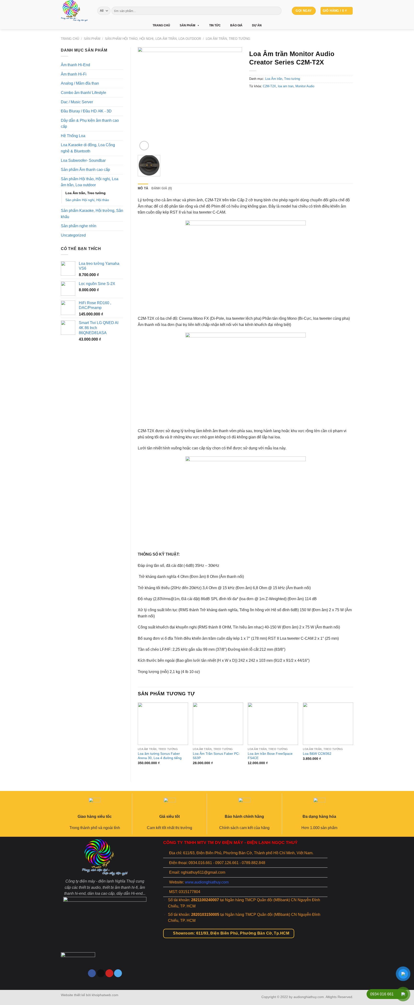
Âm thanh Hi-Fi (73, 74)
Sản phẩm (187, 25)
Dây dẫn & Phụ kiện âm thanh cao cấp (90, 123)
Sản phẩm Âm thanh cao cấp (85, 170)
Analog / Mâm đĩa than (80, 83)
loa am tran (285, 86)
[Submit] (277, 11)
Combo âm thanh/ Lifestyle (83, 93)
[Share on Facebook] (253, 97)
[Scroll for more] (207, 979)
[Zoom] (144, 145)
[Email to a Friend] (262, 97)
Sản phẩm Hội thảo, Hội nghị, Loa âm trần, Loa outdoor (153, 39)
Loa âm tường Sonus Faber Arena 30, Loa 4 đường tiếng (160, 756)
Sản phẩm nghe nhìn (78, 226)
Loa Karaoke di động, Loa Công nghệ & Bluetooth (88, 148)
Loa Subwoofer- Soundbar (83, 160)
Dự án (257, 25)
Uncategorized (73, 235)
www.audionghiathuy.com (207, 882)
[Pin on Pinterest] (271, 97)
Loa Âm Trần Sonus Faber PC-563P (216, 756)
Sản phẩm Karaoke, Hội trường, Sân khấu (92, 214)
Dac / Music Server (77, 102)
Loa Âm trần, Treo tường (228, 39)
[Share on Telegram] (279, 97)
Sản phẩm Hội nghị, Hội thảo (87, 200)
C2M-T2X (269, 86)
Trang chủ (161, 25)
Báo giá (236, 25)
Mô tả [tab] (143, 188)
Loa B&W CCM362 (317, 753)
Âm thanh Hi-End (75, 65)
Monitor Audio (304, 86)
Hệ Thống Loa (73, 136)
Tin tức (215, 25)
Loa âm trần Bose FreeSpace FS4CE (270, 756)
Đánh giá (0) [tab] (161, 188)
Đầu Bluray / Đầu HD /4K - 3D (86, 111)
